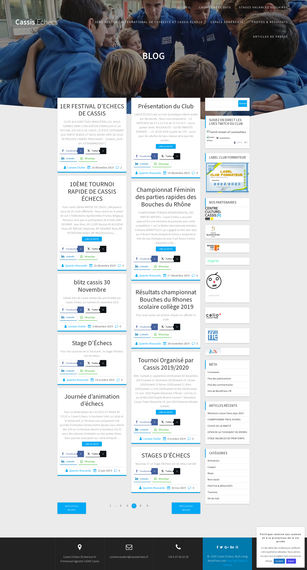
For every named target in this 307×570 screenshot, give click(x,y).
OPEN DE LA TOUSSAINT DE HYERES (227, 432)
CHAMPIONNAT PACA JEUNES (224, 419)
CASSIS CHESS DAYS (215, 7)
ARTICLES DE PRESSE (270, 36)
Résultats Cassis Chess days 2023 (226, 413)
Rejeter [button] (291, 561)
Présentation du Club (166, 106)
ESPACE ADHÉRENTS (227, 22)
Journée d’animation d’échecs (91, 400)
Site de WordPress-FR (219, 391)
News (211, 473)
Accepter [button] (279, 561)
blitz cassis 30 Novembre (92, 285)
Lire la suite (166, 146)
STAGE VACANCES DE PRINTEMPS (226, 438)
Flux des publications (219, 378)
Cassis (36, 22)
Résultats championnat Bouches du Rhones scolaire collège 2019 (165, 299)
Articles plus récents (71, 508)
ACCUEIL (184, 7)
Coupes (212, 467)
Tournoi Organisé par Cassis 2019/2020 (166, 363)
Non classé (213, 479)
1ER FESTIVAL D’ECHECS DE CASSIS (92, 109)
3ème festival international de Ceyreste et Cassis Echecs (149, 22)
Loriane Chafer (76, 167)
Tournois (212, 492)
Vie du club (213, 498)
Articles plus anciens (186, 508)
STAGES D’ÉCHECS (166, 455)
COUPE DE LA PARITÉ (219, 425)
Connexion (213, 372)
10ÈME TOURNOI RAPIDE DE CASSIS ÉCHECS (92, 191)
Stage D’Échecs (92, 343)
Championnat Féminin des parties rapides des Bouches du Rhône (165, 197)
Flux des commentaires (220, 384)
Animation (213, 460)
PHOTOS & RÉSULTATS (270, 22)
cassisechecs (224, 138)
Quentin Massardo (150, 173)
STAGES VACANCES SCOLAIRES (263, 7)
